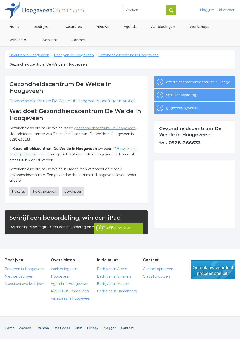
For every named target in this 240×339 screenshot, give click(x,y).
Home (14, 27)
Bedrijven (42, 27)
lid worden (226, 10)
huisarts (18, 191)
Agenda (130, 27)
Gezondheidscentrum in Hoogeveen (128, 55)
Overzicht (49, 40)
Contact (78, 40)
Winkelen (17, 40)
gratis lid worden (213, 269)
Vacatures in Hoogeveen (71, 298)
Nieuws (102, 27)
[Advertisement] (194, 194)
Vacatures (73, 27)
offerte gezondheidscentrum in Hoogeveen (200, 82)
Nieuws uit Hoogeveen (70, 291)
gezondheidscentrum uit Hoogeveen (104, 128)
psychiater (72, 191)
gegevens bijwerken (182, 108)
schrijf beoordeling (181, 95)
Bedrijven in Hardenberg (117, 291)
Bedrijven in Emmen (114, 276)
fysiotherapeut (44, 191)
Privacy (92, 328)
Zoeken (25, 328)
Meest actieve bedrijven (24, 284)
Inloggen (109, 328)
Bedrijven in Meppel (113, 284)
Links (78, 328)
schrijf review (117, 228)
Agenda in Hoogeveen (69, 284)
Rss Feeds (61, 328)
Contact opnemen (158, 269)
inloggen (206, 10)
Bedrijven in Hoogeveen (63, 10)
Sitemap (42, 328)
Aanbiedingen (163, 27)
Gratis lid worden (156, 276)
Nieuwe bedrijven (19, 276)
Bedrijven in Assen (112, 269)
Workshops (199, 27)
